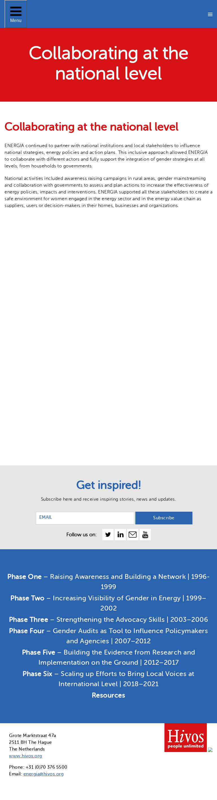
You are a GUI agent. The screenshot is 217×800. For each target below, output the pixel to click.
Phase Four (23, 129)
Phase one (22, 61)
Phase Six (20, 174)
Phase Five (21, 152)
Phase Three (24, 107)
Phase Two (22, 84)
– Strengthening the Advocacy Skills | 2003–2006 (108, 620)
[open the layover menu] (210, 14)
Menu (16, 14)
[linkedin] (120, 534)
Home (16, 39)
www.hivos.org (25, 755)
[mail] (132, 534)
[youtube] (145, 534)
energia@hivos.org (43, 774)
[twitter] (108, 534)
